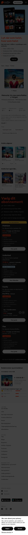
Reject (7, 528)
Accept (20, 528)
